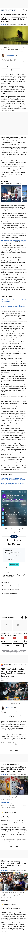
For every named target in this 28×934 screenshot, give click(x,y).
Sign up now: (4, 24)
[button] (23, 10)
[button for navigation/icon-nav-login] (23, 10)
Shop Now (6, 645)
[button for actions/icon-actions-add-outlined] (17, 55)
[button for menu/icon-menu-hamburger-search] (26, 10)
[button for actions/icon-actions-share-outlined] (24, 60)
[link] (8, 10)
